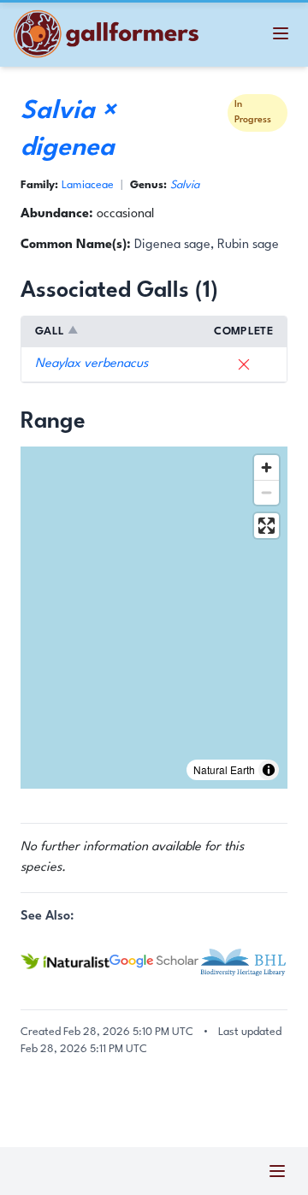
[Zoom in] (266, 467)
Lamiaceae (88, 185)
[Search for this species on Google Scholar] (154, 962)
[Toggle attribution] (268, 770)
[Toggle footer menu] (277, 1171)
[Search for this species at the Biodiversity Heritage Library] (242, 961)
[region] (154, 618)
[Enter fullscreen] (266, 525)
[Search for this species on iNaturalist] (65, 961)
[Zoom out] (266, 492)
